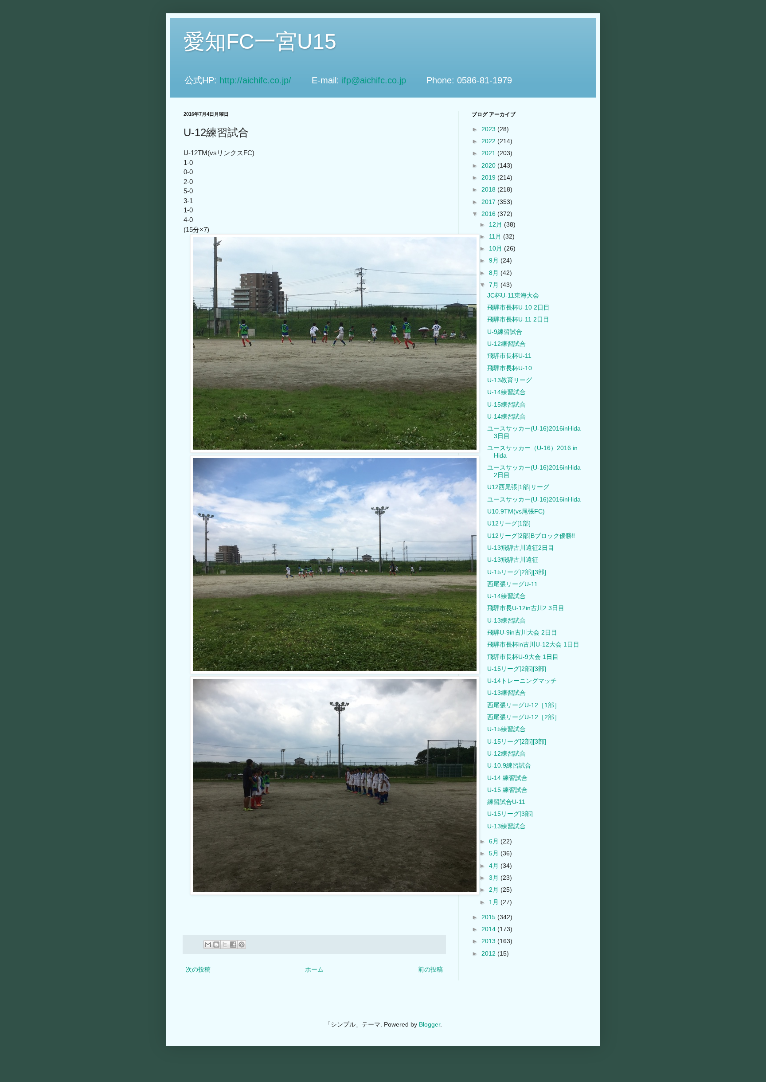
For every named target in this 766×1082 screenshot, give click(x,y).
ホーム (314, 969)
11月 (496, 236)
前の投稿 (430, 969)
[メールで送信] (207, 944)
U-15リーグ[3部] (510, 813)
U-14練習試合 (506, 392)
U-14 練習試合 (507, 777)
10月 (496, 248)
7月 (494, 284)
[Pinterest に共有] (241, 944)
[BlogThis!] (216, 944)
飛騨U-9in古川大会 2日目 (522, 632)
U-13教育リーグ (509, 380)
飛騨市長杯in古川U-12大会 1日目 (533, 644)
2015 (489, 917)
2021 (489, 153)
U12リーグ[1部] (509, 523)
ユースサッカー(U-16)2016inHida (534, 499)
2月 (494, 889)
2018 (489, 189)
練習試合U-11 (506, 801)
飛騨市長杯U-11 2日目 (518, 319)
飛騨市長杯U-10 (509, 368)
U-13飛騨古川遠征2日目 (520, 547)
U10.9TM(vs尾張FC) (516, 511)
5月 (494, 853)
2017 (489, 201)
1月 (494, 902)
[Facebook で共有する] (233, 944)
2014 (489, 929)
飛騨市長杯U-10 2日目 (518, 307)
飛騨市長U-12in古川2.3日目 (525, 608)
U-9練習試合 (504, 331)
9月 (494, 260)
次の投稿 (198, 969)
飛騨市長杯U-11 (509, 355)
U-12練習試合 (506, 343)
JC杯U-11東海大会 (513, 295)
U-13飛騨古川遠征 (512, 559)
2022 (489, 141)
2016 (489, 213)
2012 (489, 953)
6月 (494, 841)
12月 (496, 224)
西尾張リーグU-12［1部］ (523, 705)
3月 (494, 877)
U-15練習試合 (506, 404)
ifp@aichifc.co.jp (383, 80)
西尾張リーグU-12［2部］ (523, 717)
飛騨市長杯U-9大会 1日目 (523, 656)
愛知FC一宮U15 (260, 41)
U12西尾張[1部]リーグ (518, 486)
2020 (489, 165)
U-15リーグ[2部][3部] (516, 572)
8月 (494, 272)
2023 (489, 129)
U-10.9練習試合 (509, 765)
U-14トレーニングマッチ (522, 680)
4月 (494, 865)
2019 (489, 177)
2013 (489, 941)
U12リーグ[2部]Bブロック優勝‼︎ (531, 535)
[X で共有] (224, 944)
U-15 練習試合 (507, 789)
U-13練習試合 (506, 620)
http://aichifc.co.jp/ (264, 80)
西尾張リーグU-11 (512, 584)
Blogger (429, 1024)
